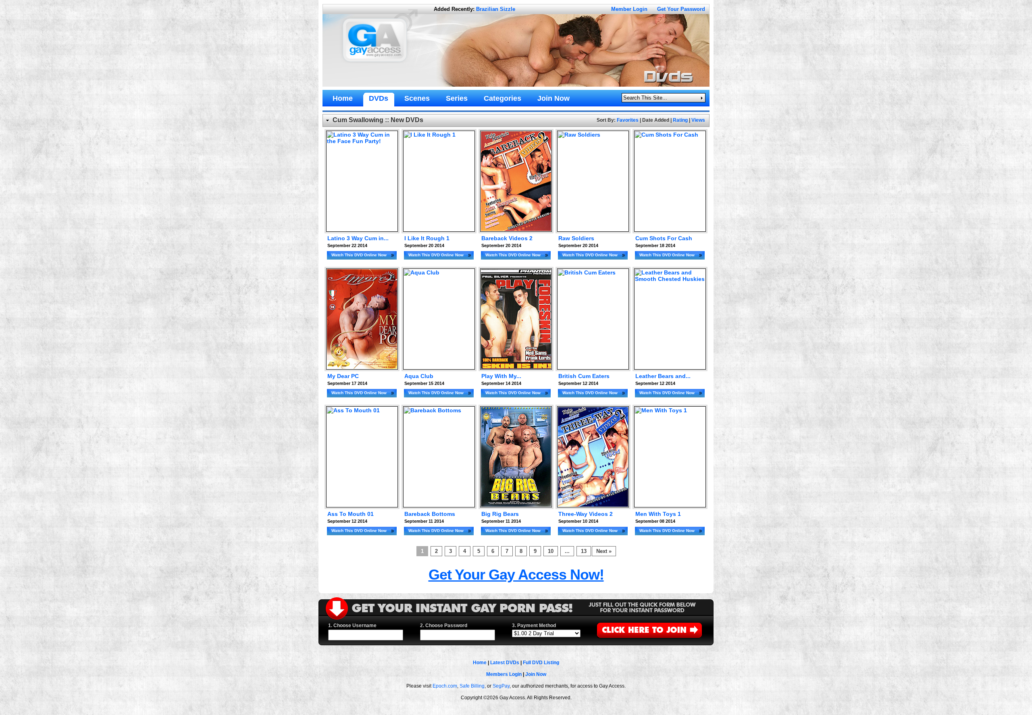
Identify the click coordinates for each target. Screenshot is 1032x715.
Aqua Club (418, 376)
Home (480, 662)
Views (698, 120)
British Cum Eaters (584, 376)
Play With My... (501, 376)
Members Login (504, 674)
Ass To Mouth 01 (350, 514)
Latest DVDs (504, 662)
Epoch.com (445, 686)
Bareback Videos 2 (507, 238)
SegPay (501, 686)
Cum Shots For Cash (663, 238)
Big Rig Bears (500, 514)
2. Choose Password (443, 625)
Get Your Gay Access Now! (516, 574)
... (567, 551)
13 (584, 551)
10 (550, 551)
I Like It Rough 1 (426, 238)
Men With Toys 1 (658, 514)
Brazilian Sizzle (495, 9)
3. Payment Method (534, 625)
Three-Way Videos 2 (585, 514)
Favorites (628, 120)
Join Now (535, 674)
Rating (680, 120)
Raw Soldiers (576, 238)
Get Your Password (681, 9)
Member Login (629, 9)
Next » (604, 551)
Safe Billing (472, 686)
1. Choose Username (352, 625)
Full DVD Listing (541, 662)
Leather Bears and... (663, 376)
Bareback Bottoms (429, 514)
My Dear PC (343, 376)
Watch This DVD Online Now (359, 255)
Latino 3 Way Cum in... (358, 238)
